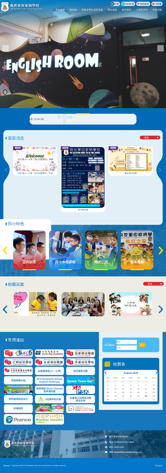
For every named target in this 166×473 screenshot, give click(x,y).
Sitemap (6, 465)
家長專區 (126, 9)
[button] (160, 48)
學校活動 (157, 9)
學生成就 (112, 9)
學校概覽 (60, 9)
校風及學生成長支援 (92, 9)
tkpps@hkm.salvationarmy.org (127, 452)
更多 (146, 137)
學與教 (73, 9)
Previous (6, 170)
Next (159, 170)
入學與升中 (142, 9)
